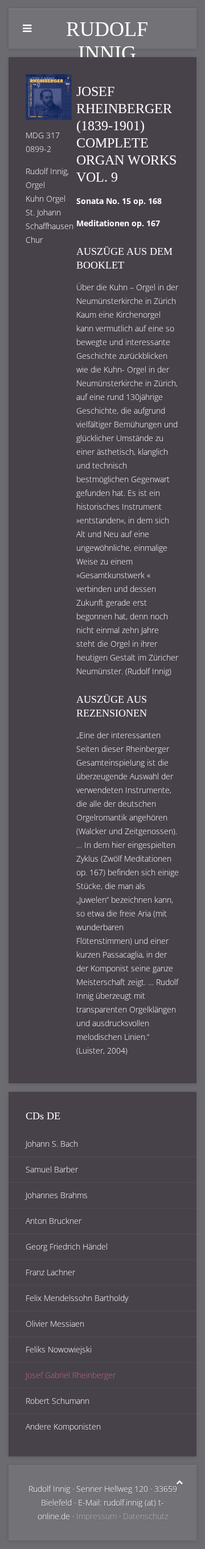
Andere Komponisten (63, 1426)
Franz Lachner (50, 1272)
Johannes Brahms (57, 1195)
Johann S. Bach (52, 1143)
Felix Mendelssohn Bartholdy (77, 1297)
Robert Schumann (57, 1400)
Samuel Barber (52, 1169)
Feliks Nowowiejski (59, 1349)
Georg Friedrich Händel (67, 1246)
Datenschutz (145, 1516)
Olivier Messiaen (55, 1323)
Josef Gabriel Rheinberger (71, 1375)
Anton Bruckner (53, 1220)
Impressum (96, 1516)
